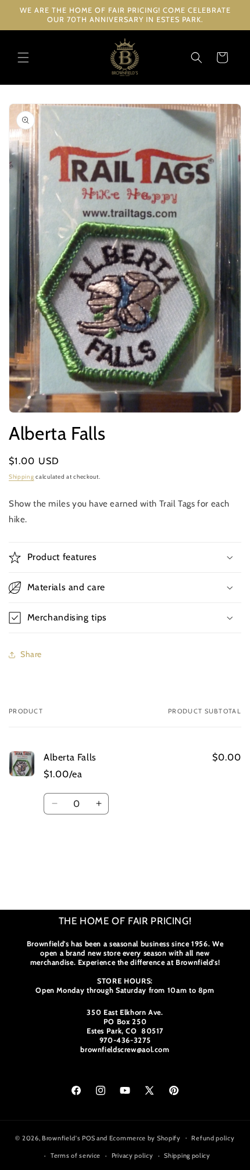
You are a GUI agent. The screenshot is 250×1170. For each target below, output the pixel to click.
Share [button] (31, 654)
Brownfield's (61, 1137)
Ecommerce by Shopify (145, 1137)
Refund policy (212, 1138)
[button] (23, 57)
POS (88, 1137)
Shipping (21, 476)
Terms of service (76, 1155)
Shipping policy (187, 1155)
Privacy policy (132, 1155)
